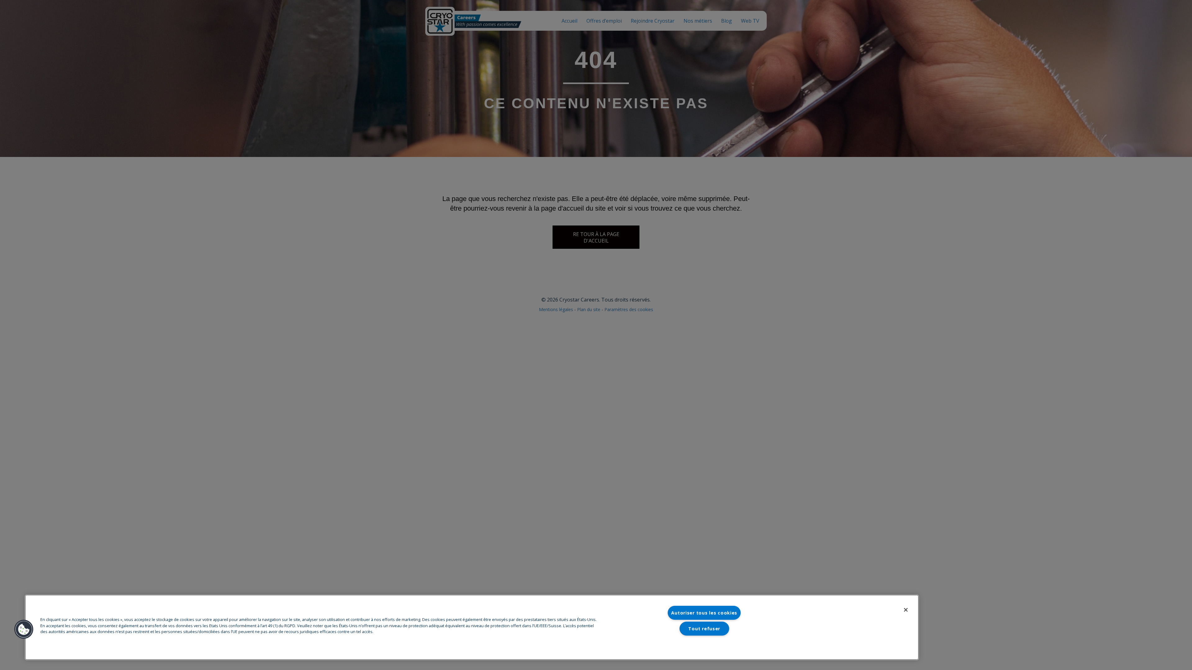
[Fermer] (906, 610)
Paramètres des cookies (704, 644)
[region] (472, 627)
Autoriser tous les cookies (704, 613)
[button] (24, 629)
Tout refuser (704, 629)
